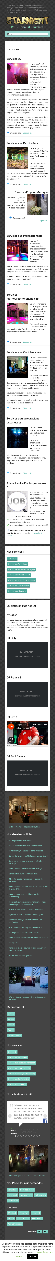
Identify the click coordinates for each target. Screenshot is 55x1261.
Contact (11, 1024)
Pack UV (11, 1218)
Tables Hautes (23, 1218)
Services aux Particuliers (17, 564)
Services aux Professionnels (19, 575)
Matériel (11, 1019)
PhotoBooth (37, 1218)
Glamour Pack (26, 1195)
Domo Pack (12, 1190)
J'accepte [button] (32, 1256)
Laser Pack (36, 1213)
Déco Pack (12, 1213)
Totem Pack (12, 1195)
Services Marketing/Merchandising (21, 580)
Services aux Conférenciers (18, 585)
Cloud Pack (23, 1213)
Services (11, 1014)
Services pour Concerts (17, 591)
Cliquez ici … (27, 133)
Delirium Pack (40, 1195)
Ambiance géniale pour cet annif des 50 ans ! (27, 1175)
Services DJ (12, 558)
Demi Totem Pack (27, 1190)
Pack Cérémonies (15, 1224)
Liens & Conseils (14, 1035)
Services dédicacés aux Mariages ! (21, 569)
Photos (10, 1030)
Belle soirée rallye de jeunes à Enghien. (24, 827)
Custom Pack (13, 1200)
